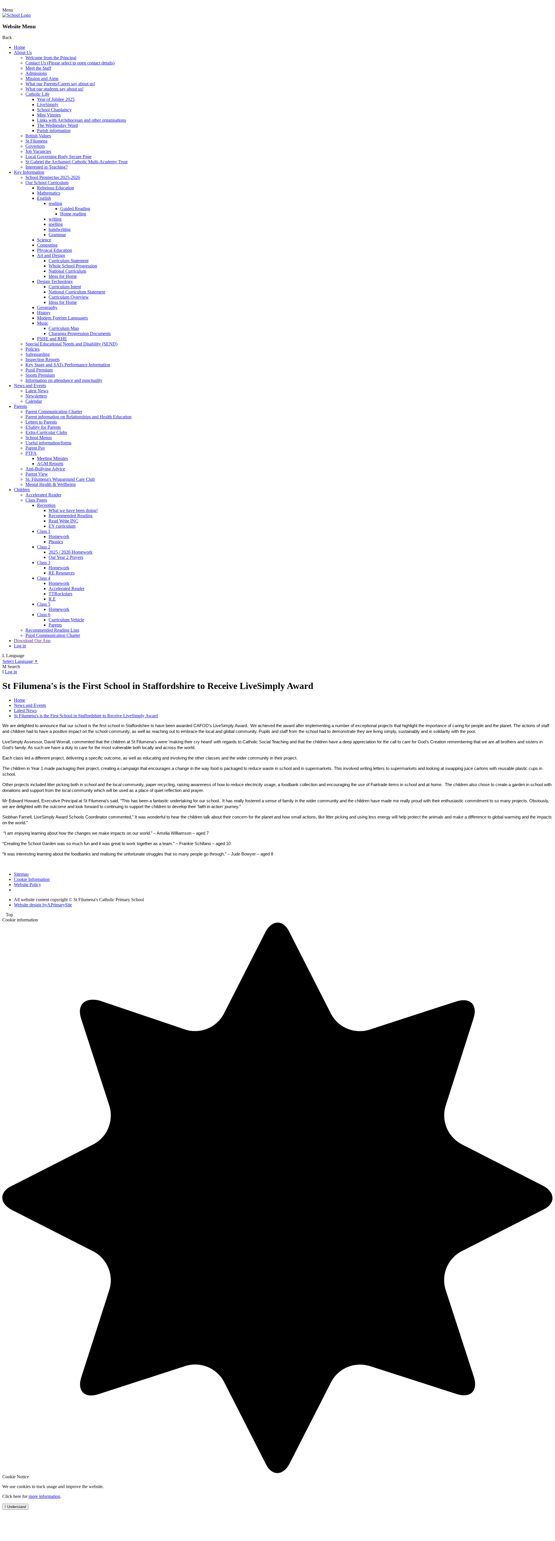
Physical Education (54, 250)
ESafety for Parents (43, 427)
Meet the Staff (38, 68)
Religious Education (55, 187)
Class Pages (36, 500)
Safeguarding (37, 354)
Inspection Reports (42, 359)
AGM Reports (50, 463)
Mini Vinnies (49, 114)
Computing (47, 245)
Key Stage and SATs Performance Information (67, 364)
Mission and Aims (41, 78)
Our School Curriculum (47, 182)
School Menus (38, 437)
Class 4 (43, 578)
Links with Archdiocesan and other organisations (81, 120)
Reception (46, 505)
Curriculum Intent (65, 286)
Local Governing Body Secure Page (58, 156)
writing (55, 219)
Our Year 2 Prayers (66, 557)
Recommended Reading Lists (52, 630)
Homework (59, 536)
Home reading (73, 213)
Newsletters (36, 395)
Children (22, 489)
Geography (47, 307)
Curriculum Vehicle (66, 619)
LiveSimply (47, 104)
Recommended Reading (70, 515)
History (44, 312)
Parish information (54, 130)
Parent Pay (35, 448)
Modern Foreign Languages (62, 317)
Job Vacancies (38, 151)
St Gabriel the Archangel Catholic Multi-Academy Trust (76, 161)
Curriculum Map (64, 328)
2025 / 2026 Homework (70, 552)
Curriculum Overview (69, 297)
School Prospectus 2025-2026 (52, 177)
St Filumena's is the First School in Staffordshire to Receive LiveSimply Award (86, 715)
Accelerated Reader (43, 494)
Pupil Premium (39, 369)
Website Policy (27, 884)
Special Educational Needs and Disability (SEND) (71, 343)
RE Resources (62, 572)
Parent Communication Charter (53, 411)
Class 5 (43, 604)
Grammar (57, 234)
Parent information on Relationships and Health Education (78, 416)
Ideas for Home (63, 276)
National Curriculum (67, 271)
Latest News (36, 390)
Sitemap (21, 874)
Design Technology (55, 281)
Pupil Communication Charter (52, 635)
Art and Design (51, 255)
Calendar (33, 401)
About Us (23, 52)
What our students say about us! (54, 88)
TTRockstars (60, 593)
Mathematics (48, 193)
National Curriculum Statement (77, 291)
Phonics (56, 541)
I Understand (15, 1507)
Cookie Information (32, 879)
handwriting (60, 229)
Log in (20, 645)
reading (55, 203)
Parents (20, 406)
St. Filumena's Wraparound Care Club (60, 479)
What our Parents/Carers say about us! (60, 83)
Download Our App (32, 640)
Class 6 (43, 614)
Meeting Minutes (52, 458)
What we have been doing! (73, 510)
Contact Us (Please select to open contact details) (69, 62)
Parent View (36, 474)
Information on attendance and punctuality (63, 380)
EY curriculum (62, 526)
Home (19, 47)
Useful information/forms (48, 442)
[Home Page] (16, 15)
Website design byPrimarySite (43, 904)
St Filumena (36, 140)
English (44, 198)
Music (42, 323)
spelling (56, 224)
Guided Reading (75, 208)
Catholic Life (37, 94)
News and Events (30, 385)
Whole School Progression (73, 265)
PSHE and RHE (52, 338)
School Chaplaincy (54, 109)
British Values (38, 135)
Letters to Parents (41, 422)
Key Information (29, 172)
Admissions (36, 73)
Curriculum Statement (68, 260)
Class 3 (43, 562)
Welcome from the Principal (50, 57)
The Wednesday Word (57, 125)
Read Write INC (63, 520)
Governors (35, 146)
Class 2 (43, 546)
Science (44, 239)
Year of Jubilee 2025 (56, 99)
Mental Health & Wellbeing (50, 484)
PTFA (31, 453)
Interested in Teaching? (46, 167)
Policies (32, 349)
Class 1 (43, 531)
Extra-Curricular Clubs (46, 432)
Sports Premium (40, 375)
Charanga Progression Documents (80, 333)
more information (44, 1496)
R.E (52, 598)
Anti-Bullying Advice (45, 468)
